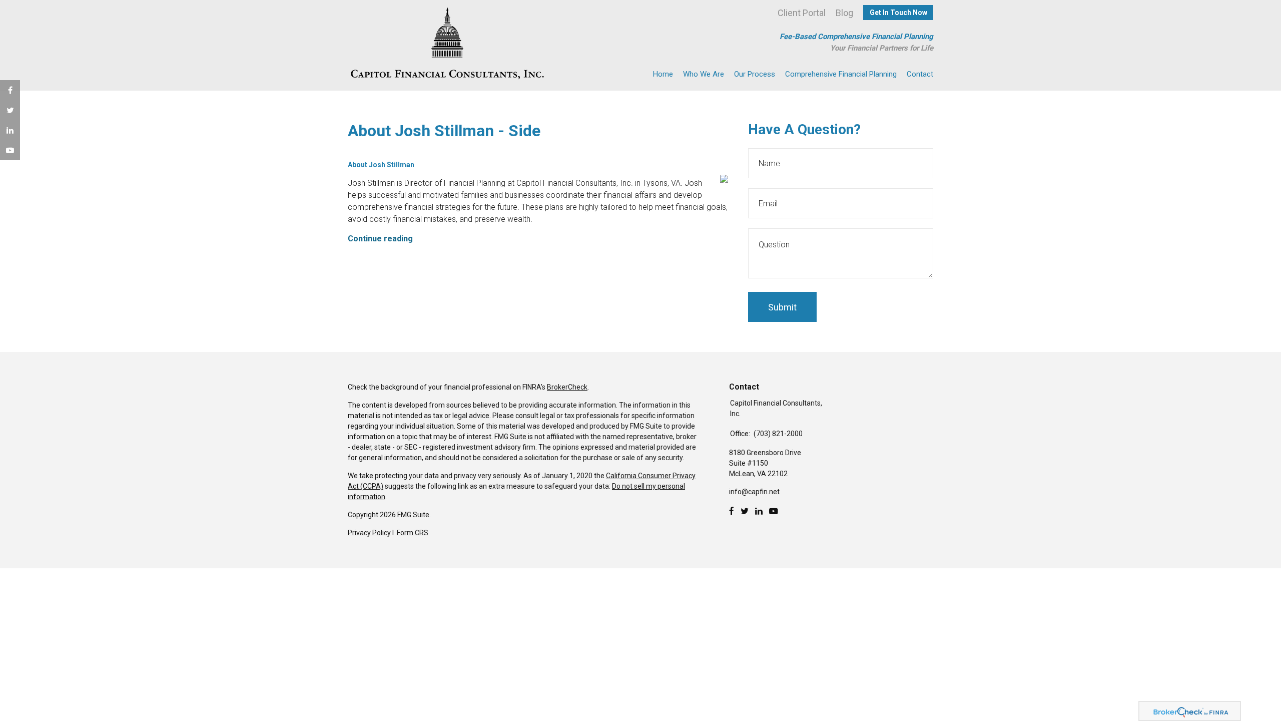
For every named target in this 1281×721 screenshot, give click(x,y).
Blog (844, 13)
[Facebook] (731, 511)
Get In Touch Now (898, 13)
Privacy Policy (369, 533)
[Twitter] (745, 511)
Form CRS (412, 533)
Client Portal (802, 13)
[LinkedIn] (759, 511)
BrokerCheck (567, 387)
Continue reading (380, 238)
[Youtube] (773, 511)
